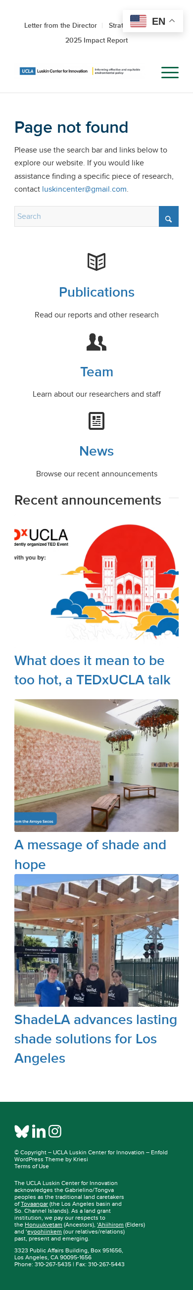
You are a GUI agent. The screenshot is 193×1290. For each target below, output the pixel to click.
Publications (97, 292)
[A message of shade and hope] (96, 765)
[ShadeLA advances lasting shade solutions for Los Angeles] (96, 940)
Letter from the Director (60, 25)
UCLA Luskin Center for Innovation (99, 1152)
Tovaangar (34, 1203)
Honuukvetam (43, 1224)
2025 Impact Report (96, 40)
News (96, 451)
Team (96, 371)
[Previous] (29, 728)
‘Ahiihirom (110, 1224)
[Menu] (165, 73)
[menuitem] (141, 73)
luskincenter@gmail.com (84, 189)
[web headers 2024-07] (79, 73)
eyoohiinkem (44, 1231)
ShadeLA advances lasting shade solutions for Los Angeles (95, 1039)
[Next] (164, 728)
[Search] (141, 73)
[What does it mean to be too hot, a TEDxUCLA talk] (96, 581)
